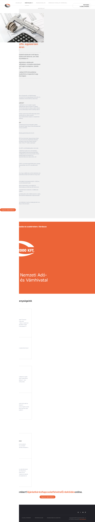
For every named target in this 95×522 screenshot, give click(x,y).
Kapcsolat (41, 8)
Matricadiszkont (83, 519)
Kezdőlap (19, 2)
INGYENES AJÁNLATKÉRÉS (84, 5)
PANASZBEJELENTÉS (54, 517)
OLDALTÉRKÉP (26, 517)
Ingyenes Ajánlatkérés (8, 209)
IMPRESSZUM (39, 517)
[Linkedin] (85, 512)
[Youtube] (83, 512)
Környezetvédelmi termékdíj (57, 2)
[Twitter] (80, 512)
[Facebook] (78, 512)
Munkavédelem (40, 2)
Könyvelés (28, 2)
